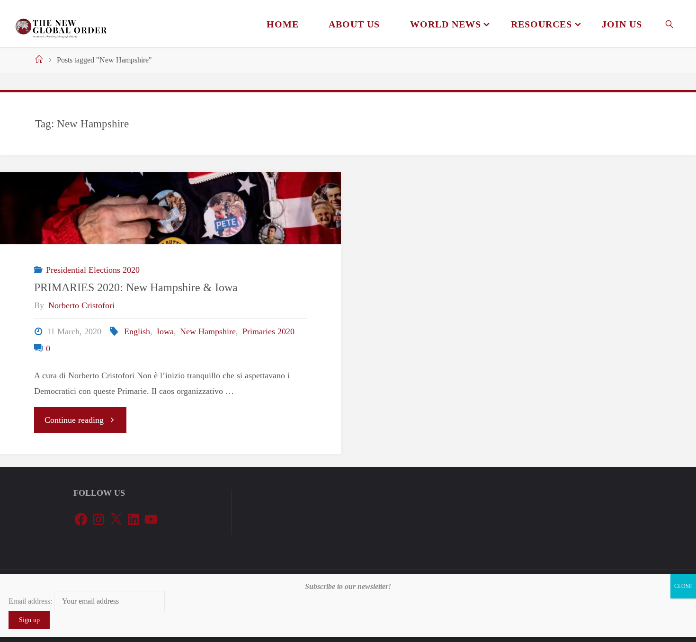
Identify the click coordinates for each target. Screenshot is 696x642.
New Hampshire (208, 331)
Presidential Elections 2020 (93, 270)
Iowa (165, 331)
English (137, 331)
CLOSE (683, 586)
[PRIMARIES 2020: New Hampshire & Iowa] (170, 208)
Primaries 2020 (268, 331)
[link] (669, 23)
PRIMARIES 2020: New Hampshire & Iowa (136, 287)
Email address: (31, 601)
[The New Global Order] (61, 23)
